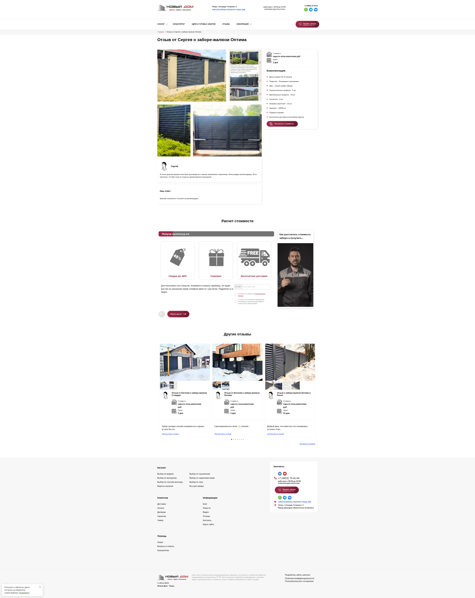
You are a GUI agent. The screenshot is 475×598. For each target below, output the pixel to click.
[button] (231, 439)
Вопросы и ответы (165, 546)
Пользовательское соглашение (299, 581)
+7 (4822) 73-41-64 (311, 6)
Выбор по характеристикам (202, 478)
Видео (206, 512)
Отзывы (226, 24)
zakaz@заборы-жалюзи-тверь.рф (228, 9)
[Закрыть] (40, 587)
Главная (160, 32)
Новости (207, 508)
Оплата (160, 508)
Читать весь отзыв (170, 434)
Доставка (161, 504)
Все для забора (197, 486)
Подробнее (24, 593)
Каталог (161, 24)
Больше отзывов (307, 444)
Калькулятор (179, 24)
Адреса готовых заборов (203, 24)
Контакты (207, 520)
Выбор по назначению (200, 474)
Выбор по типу (196, 482)
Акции (160, 542)
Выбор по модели (165, 474)
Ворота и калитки (165, 486)
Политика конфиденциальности (299, 578)
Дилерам (161, 512)
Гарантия (161, 516)
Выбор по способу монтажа (170, 482)
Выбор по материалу (167, 478)
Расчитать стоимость (284, 124)
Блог (205, 504)
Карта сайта (208, 524)
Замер (160, 520)
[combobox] (238, 286)
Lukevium (306, 575)
